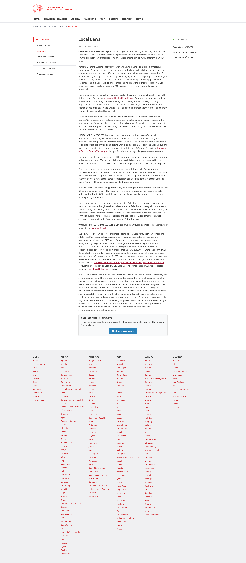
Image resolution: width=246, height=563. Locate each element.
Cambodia (121, 385)
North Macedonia (152, 450)
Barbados (93, 371)
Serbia (147, 489)
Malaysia (120, 446)
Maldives (120, 450)
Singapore (121, 489)
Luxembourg (150, 446)
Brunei (119, 382)
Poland (148, 475)
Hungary (148, 421)
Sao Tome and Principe (71, 503)
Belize (91, 375)
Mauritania (65, 475)
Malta (147, 453)
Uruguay (92, 492)
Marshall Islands (180, 371)
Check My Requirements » (123, 331)
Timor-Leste (122, 507)
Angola (64, 364)
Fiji (174, 364)
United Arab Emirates (126, 518)
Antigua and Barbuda (98, 360)
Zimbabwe (65, 553)
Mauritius (65, 478)
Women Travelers (100, 228)
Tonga (175, 400)
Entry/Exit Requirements (47, 62)
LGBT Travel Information (99, 269)
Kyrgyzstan (121, 436)
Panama (92, 457)
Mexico (92, 450)
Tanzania (64, 535)
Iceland (148, 425)
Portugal (148, 479)
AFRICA (75, 19)
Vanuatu (176, 407)
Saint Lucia (93, 471)
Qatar (119, 479)
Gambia (64, 435)
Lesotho (64, 453)
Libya (63, 460)
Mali (62, 471)
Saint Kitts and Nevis (97, 468)
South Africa (66, 521)
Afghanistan (122, 360)
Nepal (119, 461)
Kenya (63, 449)
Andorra (148, 364)
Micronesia (177, 375)
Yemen (119, 529)
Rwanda (64, 500)
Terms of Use (38, 400)
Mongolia (121, 453)
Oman (119, 464)
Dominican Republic (97, 418)
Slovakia (148, 493)
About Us (37, 389)
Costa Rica (93, 407)
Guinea (64, 446)
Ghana (63, 439)
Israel (119, 410)
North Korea (122, 425)
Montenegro (150, 464)
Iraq (118, 407)
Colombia (93, 403)
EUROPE (113, 19)
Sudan (63, 528)
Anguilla (92, 385)
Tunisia (64, 543)
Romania (148, 482)
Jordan (119, 418)
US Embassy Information (47, 68)
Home (35, 26)
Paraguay (93, 461)
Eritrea (63, 424)
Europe (36, 378)
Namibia (64, 489)
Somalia (64, 518)
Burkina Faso (58, 26)
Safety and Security (45, 57)
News (35, 385)
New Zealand (178, 382)
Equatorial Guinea (68, 421)
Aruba (91, 382)
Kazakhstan (122, 421)
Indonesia (121, 400)
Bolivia (91, 389)
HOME (36, 19)
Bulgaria (148, 382)
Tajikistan (121, 500)
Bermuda (93, 378)
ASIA (102, 19)
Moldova (148, 457)
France (147, 407)
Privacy (36, 396)
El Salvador (93, 425)
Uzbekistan (121, 522)
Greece (148, 414)
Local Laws (73, 26)
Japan (119, 414)
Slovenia (148, 496)
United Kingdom (152, 514)
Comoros (65, 396)
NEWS (139, 19)
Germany (148, 410)
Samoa (176, 393)
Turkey (119, 511)
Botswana (65, 371)
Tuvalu (175, 403)
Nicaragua (93, 453)
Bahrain (120, 371)
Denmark (149, 396)
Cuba (91, 410)
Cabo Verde (66, 385)
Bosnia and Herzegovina (155, 378)
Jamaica (92, 446)
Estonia (148, 400)
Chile (91, 400)
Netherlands (150, 468)
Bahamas (93, 367)
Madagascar (66, 464)
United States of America (99, 489)
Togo (63, 539)
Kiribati (176, 367)
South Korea (122, 428)
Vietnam (120, 525)
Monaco (148, 461)
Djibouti (64, 414)
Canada (92, 396)
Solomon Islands (180, 396)
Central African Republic (71, 389)
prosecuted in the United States (119, 98)
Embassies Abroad (45, 74)
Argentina (93, 364)
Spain (147, 500)
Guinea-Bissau (67, 442)
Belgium (148, 375)
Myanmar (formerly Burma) (128, 457)
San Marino (150, 486)
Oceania (36, 382)
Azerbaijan (121, 367)
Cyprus (148, 389)
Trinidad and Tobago (98, 485)
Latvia (147, 436)
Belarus (148, 371)
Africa (45, 26)
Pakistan (120, 468)
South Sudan (66, 525)
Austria (148, 367)
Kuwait (119, 432)
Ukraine (148, 511)
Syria (119, 496)
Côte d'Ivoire (66, 410)
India (119, 396)
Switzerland (150, 507)
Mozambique (66, 485)
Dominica (93, 414)
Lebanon (120, 443)
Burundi (64, 378)
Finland (148, 403)
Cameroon (65, 382)
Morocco (64, 482)
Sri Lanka (121, 493)
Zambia (64, 550)
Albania (148, 360)
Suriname (93, 482)
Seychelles (65, 510)
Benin (63, 367)
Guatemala (93, 432)
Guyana (92, 436)
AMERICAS (90, 19)
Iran (118, 403)
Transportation (43, 45)
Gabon (63, 432)
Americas (36, 371)
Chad (63, 393)
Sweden (148, 504)
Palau (175, 385)
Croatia (148, 385)
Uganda (64, 546)
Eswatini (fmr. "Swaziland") (72, 532)
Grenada (92, 428)
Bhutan (120, 378)
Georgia (120, 393)
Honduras (93, 443)
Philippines (121, 475)
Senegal (64, 507)
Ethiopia (64, 428)
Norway (148, 471)
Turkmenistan (123, 514)
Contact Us (37, 393)
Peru (91, 464)
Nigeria (64, 496)
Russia (119, 482)
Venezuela (93, 496)
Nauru (175, 378)
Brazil (91, 393)
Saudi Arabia (122, 486)
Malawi (64, 467)
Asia (34, 375)
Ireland (148, 428)
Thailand (120, 504)
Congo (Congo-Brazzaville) (72, 406)
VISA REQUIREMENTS (55, 19)
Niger (63, 492)
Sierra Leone (66, 514)
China (119, 389)
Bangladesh (122, 375)
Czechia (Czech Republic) (155, 393)
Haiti (91, 439)
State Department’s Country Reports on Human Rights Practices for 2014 (129, 262)
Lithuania (149, 443)
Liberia (64, 457)
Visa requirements (40, 364)
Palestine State (123, 471)
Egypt (63, 417)
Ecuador (92, 421)
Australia (176, 360)
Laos (119, 439)
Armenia (120, 364)
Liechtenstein (150, 439)
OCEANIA (127, 19)
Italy (146, 432)
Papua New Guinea (181, 389)
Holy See (148, 418)
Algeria (64, 360)
